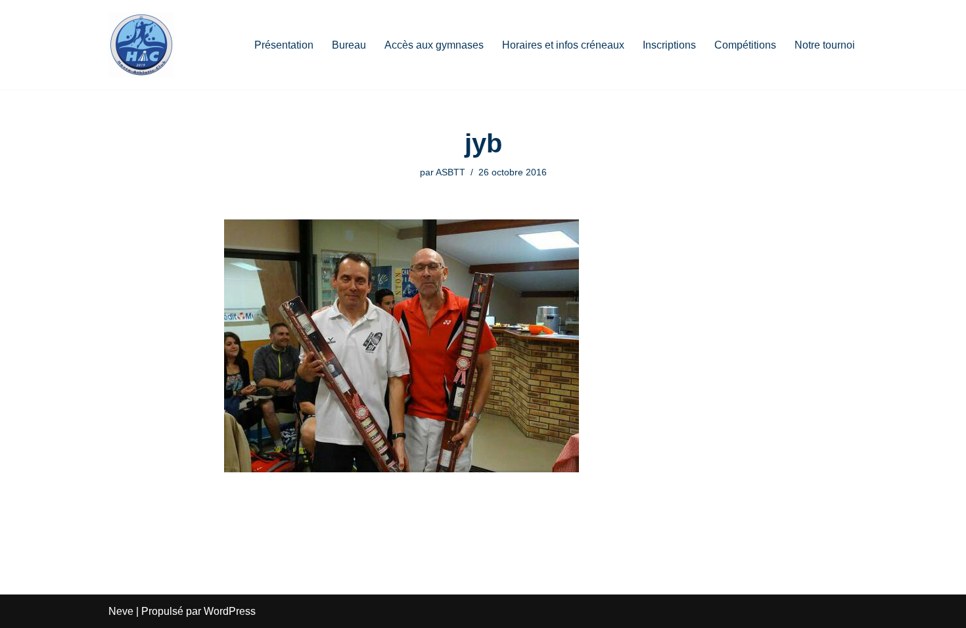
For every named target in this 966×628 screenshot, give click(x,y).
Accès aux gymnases (434, 45)
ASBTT (450, 172)
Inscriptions (669, 45)
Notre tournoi (824, 45)
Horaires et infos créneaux (563, 45)
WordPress (230, 611)
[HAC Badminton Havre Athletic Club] (141, 45)
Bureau (349, 45)
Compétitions (745, 45)
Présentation (283, 45)
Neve (120, 611)
